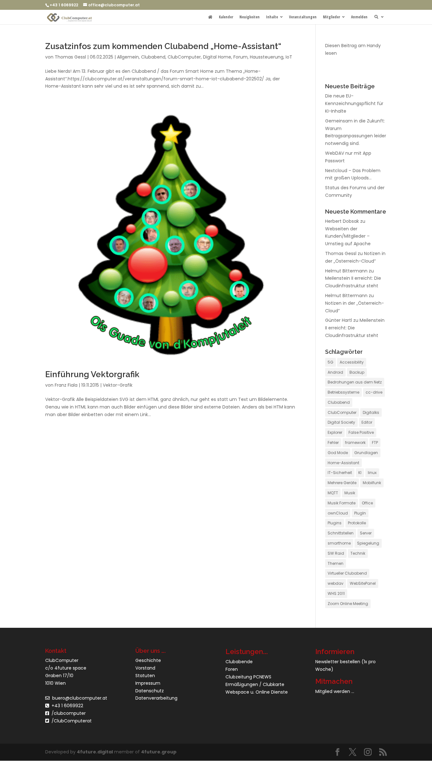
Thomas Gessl (70, 57)
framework (355, 442)
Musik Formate (341, 503)
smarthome (339, 543)
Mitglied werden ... (334, 691)
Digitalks (371, 412)
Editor (366, 422)
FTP (375, 442)
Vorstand (145, 668)
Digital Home (217, 57)
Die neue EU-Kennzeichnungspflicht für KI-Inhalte (354, 103)
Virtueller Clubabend (347, 573)
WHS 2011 (336, 593)
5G (330, 362)
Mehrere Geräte (342, 482)
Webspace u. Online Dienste (256, 692)
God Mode (338, 452)
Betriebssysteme (343, 392)
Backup (356, 372)
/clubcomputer (67, 713)
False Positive (361, 432)
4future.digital (95, 752)
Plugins (335, 523)
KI (359, 472)
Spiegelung (368, 543)
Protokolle (357, 523)
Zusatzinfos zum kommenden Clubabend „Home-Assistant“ (163, 46)
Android (335, 372)
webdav (335, 583)
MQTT (333, 493)
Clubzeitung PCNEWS (248, 677)
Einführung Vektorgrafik (92, 374)
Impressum (147, 683)
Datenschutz (149, 691)
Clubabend (153, 57)
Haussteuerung (266, 57)
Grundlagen (366, 452)
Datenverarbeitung (156, 698)
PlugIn (360, 513)
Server (366, 533)
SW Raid (336, 553)
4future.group (158, 752)
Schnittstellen (341, 533)
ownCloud (338, 513)
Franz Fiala (66, 385)
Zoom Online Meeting (348, 603)
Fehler (333, 442)
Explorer (335, 432)
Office (367, 503)
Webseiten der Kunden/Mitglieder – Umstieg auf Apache (348, 236)
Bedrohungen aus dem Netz (355, 382)
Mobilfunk (372, 482)
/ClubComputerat (72, 721)
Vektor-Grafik (118, 385)
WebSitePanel (363, 583)
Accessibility (352, 362)
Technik (357, 553)
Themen (335, 563)
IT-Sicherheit (340, 472)
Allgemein (128, 57)
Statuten (145, 675)
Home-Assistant (343, 462)
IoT (289, 57)
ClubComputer (184, 57)
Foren (231, 669)
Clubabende (239, 661)
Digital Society (341, 422)
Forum (240, 57)
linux (372, 472)
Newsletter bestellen (337, 661)
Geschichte (148, 660)
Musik (349, 493)
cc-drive (374, 392)
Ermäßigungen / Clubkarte (254, 684)
